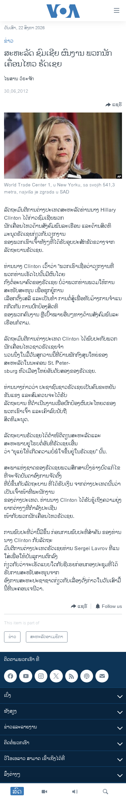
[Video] (44, 791)
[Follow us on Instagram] (41, 676)
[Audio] (75, 791)
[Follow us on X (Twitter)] (56, 676)
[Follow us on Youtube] (25, 676)
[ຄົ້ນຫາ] (105, 791)
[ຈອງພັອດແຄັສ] (101, 676)
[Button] (114, 105)
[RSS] (71, 676)
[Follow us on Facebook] (10, 676)
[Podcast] (86, 676)
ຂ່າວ (8, 41)
